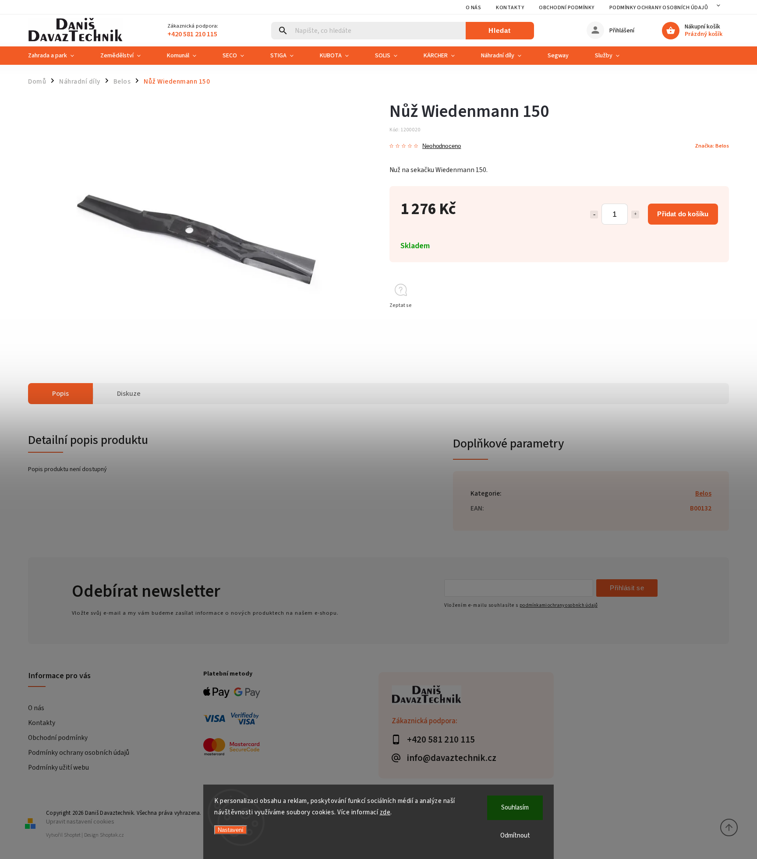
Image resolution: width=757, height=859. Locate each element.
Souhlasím (515, 807)
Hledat (499, 30)
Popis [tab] (60, 393)
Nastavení (231, 830)
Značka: (712, 146)
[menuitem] (57, 55)
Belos (703, 493)
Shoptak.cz (112, 835)
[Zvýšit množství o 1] (635, 214)
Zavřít (702, 321)
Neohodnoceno (441, 146)
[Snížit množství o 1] (594, 214)
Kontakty (510, 7)
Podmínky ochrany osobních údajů (658, 7)
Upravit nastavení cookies (80, 821)
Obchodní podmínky (566, 7)
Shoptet (72, 835)
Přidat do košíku (682, 214)
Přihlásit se (627, 587)
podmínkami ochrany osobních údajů (559, 605)
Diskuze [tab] (129, 393)
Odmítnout (515, 835)
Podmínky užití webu (58, 767)
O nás (473, 7)
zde (385, 812)
